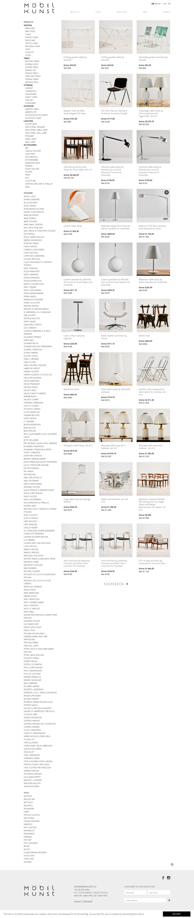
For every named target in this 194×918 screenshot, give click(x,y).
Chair (28, 34)
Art (26, 148)
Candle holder (33, 151)
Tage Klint (29, 752)
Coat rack (30, 154)
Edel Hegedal (31, 268)
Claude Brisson (32, 259)
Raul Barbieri (30, 683)
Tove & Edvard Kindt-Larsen (38, 761)
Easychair (30, 40)
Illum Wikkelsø (31, 412)
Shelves (29, 100)
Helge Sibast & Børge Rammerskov (35, 395)
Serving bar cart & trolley (39, 183)
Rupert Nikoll (31, 705)
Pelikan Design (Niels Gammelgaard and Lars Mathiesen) (36, 636)
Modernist (29, 833)
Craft (26, 811)
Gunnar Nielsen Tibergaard (38, 346)
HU (165, 4)
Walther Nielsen (32, 783)
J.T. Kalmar (29, 421)
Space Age (29, 858)
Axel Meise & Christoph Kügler (39, 230)
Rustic (27, 849)
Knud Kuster (30, 496)
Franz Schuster (32, 302)
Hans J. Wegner (31, 359)
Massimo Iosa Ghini (34, 555)
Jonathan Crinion (33, 455)
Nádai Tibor (30, 589)
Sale (145, 12)
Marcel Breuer (31, 552)
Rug (27, 177)
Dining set (30, 70)
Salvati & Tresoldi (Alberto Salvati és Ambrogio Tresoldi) (39, 710)
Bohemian (29, 808)
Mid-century (30, 827)
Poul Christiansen (33, 667)
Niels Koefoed (31, 605)
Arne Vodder (30, 221)
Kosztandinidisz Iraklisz (36, 502)
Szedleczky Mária (32, 748)
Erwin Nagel (30, 296)
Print (27, 174)
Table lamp (30, 139)
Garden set (31, 112)
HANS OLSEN (30, 362)
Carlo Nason (30, 246)
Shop (98, 12)
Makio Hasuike (31, 549)
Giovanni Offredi (32, 337)
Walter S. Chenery (33, 780)
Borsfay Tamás (31, 243)
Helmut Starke (31, 399)
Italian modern (31, 821)
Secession (29, 855)
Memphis (28, 824)
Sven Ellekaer (31, 742)
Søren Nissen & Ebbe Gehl (37, 736)
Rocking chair (32, 46)
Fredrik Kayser (31, 305)
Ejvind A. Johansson (34, 284)
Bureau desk (31, 64)
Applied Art (29, 799)
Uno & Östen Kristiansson (37, 767)
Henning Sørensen (33, 402)
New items (122, 12)
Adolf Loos (30, 196)
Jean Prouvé (30, 430)
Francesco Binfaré (33, 299)
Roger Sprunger (32, 695)
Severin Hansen (32, 720)
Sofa (27, 49)
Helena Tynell (31, 387)
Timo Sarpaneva (32, 755)
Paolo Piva (29, 630)
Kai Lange (28, 471)
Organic (28, 836)
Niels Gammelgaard (34, 602)
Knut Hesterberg (32, 499)
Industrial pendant (35, 127)
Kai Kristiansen (31, 468)
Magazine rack (32, 162)
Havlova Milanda (32, 377)
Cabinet (29, 88)
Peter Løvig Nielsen (34, 655)
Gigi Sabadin (30, 327)
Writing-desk (31, 82)
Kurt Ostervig (31, 518)
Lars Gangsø (30, 524)
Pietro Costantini (33, 664)
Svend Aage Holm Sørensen (38, 745)
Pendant (29, 136)
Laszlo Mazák (30, 527)
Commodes (31, 91)
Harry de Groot (32, 368)
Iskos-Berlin (30, 418)
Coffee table (31, 67)
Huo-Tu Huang (31, 405)
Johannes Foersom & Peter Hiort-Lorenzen (37, 451)
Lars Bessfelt (30, 521)
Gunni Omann (31, 352)
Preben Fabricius (32, 677)
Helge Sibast (30, 390)
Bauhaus (28, 805)
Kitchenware (31, 159)
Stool (28, 55)
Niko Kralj (29, 611)
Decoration (31, 156)
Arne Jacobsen (31, 215)
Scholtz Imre (30, 714)
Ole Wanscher (31, 624)
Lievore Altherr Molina (36, 536)
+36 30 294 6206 (81, 889)
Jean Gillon (29, 427)
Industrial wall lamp (36, 133)
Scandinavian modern (35, 852)
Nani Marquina (31, 592)
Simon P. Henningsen (34, 733)
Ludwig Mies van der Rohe (37, 543)
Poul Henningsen (33, 670)
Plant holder (32, 168)
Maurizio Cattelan (33, 565)
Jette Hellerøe (31, 440)
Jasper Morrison (32, 424)
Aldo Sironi (30, 205)
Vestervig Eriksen (33, 773)
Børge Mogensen (33, 240)
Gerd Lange (30, 321)
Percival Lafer (31, 645)
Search (166, 12)
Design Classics (32, 814)
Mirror (28, 165)
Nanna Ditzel (30, 596)
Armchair (30, 28)
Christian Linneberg (34, 255)
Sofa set (29, 52)
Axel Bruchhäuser (33, 227)
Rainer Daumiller (32, 680)
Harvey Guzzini (31, 371)
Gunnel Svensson (33, 349)
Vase (27, 186)
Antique (28, 796)
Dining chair (31, 37)
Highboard (30, 94)
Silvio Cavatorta (32, 730)
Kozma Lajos (30, 505)
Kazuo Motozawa (33, 483)
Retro (27, 846)
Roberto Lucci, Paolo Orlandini (40, 692)
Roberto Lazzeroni (33, 689)
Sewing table (32, 79)
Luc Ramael (29, 540)
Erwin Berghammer (33, 293)
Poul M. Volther (32, 673)
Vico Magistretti (32, 777)
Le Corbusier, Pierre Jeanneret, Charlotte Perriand (39, 532)
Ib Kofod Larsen (32, 409)
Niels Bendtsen (31, 599)
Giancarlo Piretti (32, 324)
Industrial (29, 818)
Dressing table (33, 76)
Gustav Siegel (31, 355)
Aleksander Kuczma (34, 208)
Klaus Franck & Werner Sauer (39, 490)
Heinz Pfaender (31, 384)
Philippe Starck (31, 658)
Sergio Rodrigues (33, 717)
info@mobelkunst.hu (85, 886)
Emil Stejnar (30, 287)
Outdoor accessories (36, 115)
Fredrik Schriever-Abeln (36, 309)
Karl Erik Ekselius (33, 477)
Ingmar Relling (31, 415)
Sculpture (30, 180)
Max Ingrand (30, 568)
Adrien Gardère (32, 199)
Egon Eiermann (31, 277)
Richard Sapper (31, 686)
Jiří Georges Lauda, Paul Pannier (40, 443)
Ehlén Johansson (33, 280)
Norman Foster (32, 621)
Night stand (31, 97)
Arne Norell (30, 218)
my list (158, 4)
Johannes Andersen (34, 446)
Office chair (31, 43)
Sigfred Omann (31, 726)
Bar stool (30, 31)
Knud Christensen (33, 493)
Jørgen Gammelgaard (35, 458)
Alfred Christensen (34, 212)
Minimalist (29, 830)
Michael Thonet (32, 571)
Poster (28, 171)
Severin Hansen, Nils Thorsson (40, 723)
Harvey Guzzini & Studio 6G (38, 374)
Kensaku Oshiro (32, 487)
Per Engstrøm (31, 642)
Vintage (28, 861)
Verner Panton (31, 770)
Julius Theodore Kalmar (36, 465)
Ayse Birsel (29, 234)
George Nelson (32, 318)
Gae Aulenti (30, 315)
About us (75, 12)
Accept (177, 914)
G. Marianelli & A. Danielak (37, 312)
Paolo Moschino (32, 627)
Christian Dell (31, 252)
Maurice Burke (31, 561)
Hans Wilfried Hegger (35, 365)
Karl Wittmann (31, 480)
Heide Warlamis (31, 380)
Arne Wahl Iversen (33, 224)
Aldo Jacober (30, 202)
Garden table (32, 109)
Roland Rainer (31, 698)
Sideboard (30, 103)
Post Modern (30, 843)
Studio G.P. (29, 739)
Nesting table (32, 61)
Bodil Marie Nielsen (34, 237)
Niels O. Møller (32, 608)
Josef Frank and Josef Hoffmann (40, 461)
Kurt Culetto (30, 515)
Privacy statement (83, 901)
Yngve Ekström (31, 786)
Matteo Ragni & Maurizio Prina (39, 558)
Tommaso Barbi (31, 758)
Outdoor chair (33, 118)
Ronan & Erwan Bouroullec (38, 702)
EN (169, 4)
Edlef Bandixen (31, 271)
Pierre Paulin (30, 661)
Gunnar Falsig (31, 343)
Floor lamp (31, 124)
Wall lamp (30, 142)
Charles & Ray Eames (34, 249)
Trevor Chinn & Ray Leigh (36, 764)
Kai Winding (30, 474)
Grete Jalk (29, 340)
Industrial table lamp (36, 130)
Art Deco (28, 802)
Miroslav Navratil (33, 586)
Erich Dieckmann (32, 290)
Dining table (31, 73)
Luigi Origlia (30, 546)
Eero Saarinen (31, 274)
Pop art (27, 840)
